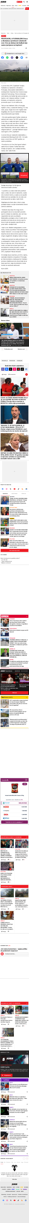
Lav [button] (15, 1162)
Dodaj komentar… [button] (10, 954)
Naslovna (3, 33)
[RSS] (22, 489)
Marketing (3, 1194)
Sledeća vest (21, 349)
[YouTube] (18, 369)
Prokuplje (5, 360)
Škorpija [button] (26, 1162)
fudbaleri (19, 360)
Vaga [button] (22, 1162)
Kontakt (9, 1194)
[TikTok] (22, 369)
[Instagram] (14, 369)
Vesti (8, 33)
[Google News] (26, 369)
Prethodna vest (8, 349)
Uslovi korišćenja (21, 1196)
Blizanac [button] (8, 1162)
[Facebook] (6, 369)
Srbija (12, 33)
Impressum (14, 1194)
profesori (12, 360)
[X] (10, 369)
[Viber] (2, 369)
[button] (26, 48)
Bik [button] (4, 1162)
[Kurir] (3, 2)
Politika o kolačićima (23, 1194)
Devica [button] (18, 1162)
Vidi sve (14, 692)
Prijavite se (7, 1075)
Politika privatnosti (12, 1196)
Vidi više (14, 1179)
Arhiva (5, 1196)
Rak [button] (12, 1162)
